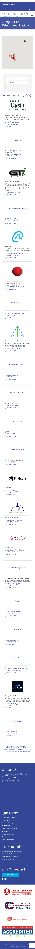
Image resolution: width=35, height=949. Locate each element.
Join (13, 4)
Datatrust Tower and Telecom (13, 341)
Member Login (6, 4)
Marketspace (12, 750)
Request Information (8, 860)
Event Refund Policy (8, 840)
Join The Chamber (25, 751)
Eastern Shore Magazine (9, 828)
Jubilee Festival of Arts (9, 854)
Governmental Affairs (8, 834)
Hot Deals (14, 748)
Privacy (4, 837)
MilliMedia (8, 487)
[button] (9, 56)
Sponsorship (20, 746)
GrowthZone (22, 946)
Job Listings (5, 831)
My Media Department (11, 517)
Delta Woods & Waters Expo (10, 857)
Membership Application (9, 817)
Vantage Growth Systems (12, 696)
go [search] (18, 87)
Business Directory (11, 746)
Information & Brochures (12, 751)
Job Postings (20, 750)
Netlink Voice (9, 547)
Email (6, 781)
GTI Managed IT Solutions (13, 181)
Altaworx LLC (9, 246)
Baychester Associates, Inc (13, 281)
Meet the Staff (6, 826)
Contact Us (28, 750)
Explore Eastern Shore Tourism (11, 851)
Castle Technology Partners (13, 115)
